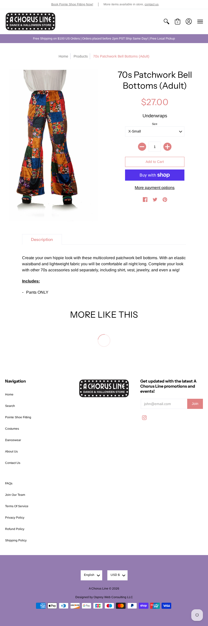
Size (154, 123)
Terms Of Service (16, 506)
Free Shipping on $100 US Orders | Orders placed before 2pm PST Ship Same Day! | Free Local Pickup (104, 38)
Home (63, 56)
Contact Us (12, 463)
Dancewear (13, 440)
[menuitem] (166, 21)
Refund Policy (14, 529)
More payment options (155, 187)
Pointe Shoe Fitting (18, 417)
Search (10, 406)
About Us (11, 451)
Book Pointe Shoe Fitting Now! (72, 4)
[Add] (167, 147)
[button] (166, 21)
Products (81, 56)
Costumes (12, 428)
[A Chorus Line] (30, 21)
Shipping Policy (16, 540)
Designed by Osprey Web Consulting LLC (104, 597)
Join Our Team (15, 495)
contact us (152, 4)
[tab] (42, 239)
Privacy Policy (14, 517)
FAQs (8, 483)
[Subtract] (142, 147)
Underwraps (155, 115)
